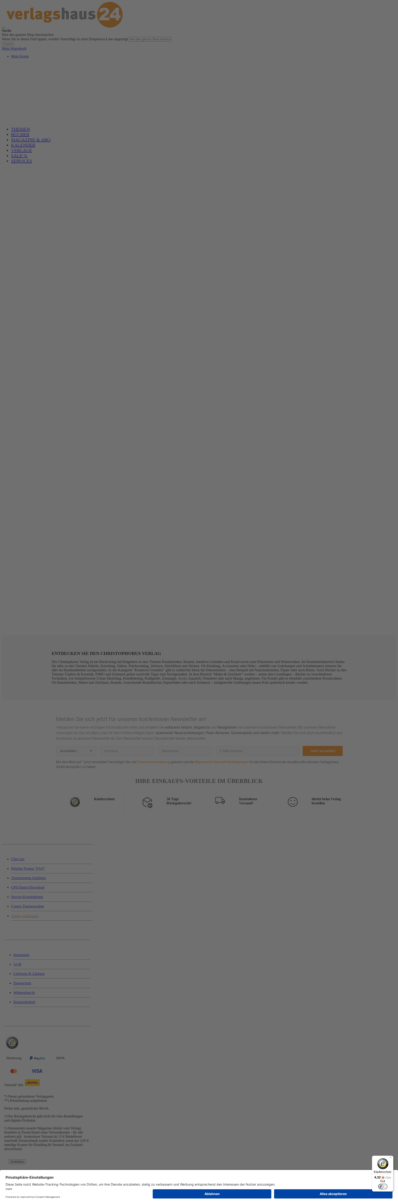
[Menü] (390, 1158)
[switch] (382, 1186)
